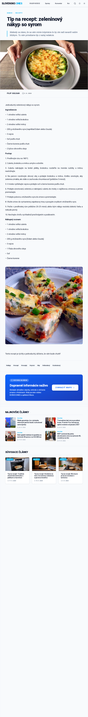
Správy (47, 3)
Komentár (58, 3)
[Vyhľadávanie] (75, 3)
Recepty (19, 13)
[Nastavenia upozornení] (80, 3)
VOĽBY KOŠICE (35, 3)
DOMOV (9, 13)
